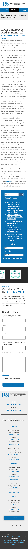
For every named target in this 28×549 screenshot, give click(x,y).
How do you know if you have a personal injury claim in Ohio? (14, 223)
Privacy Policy (20, 540)
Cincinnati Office (14, 471)
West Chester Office (14, 454)
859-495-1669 (14, 493)
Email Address (7, 334)
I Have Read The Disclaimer (13, 378)
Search (21, 194)
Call (24, 10)
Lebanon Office (14, 434)
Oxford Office (14, 504)
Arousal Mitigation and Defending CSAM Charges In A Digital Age (15, 216)
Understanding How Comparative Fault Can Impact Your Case (14, 229)
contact (8, 181)
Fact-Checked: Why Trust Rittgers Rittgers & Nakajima (13, 16)
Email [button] (15, 9)
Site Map (12, 540)
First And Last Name (8, 317)
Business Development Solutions (13, 542)
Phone (4, 325)
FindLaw (14, 544)
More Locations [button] (14, 518)
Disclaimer (5, 375)
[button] (5, 9)
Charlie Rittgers (8, 36)
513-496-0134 (15, 292)
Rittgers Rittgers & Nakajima (15, 536)
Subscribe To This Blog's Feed (13, 258)
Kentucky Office (14, 488)
